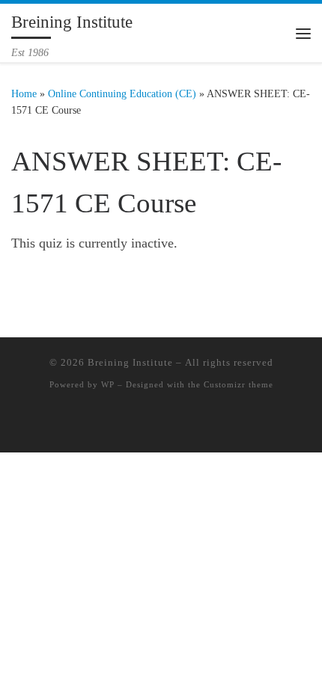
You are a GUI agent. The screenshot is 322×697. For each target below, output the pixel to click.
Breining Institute (130, 362)
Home (24, 93)
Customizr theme (238, 384)
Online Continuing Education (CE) (122, 93)
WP (108, 384)
